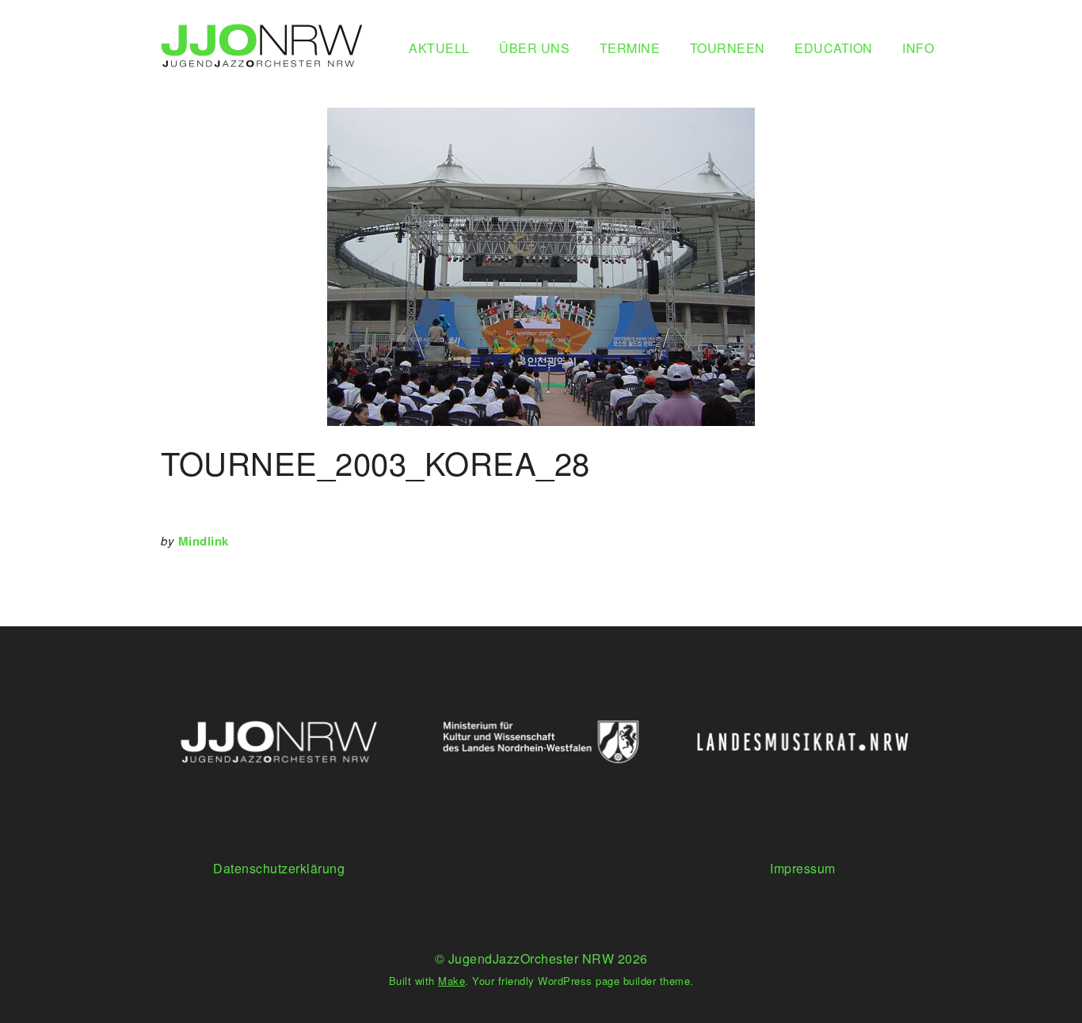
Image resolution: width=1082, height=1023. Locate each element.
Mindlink (203, 541)
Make (451, 980)
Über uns (534, 48)
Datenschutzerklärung (279, 868)
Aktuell (439, 48)
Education (833, 48)
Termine (630, 48)
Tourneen (727, 48)
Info (918, 48)
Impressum (803, 868)
